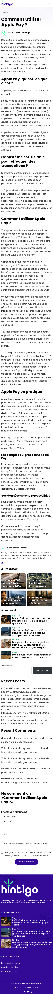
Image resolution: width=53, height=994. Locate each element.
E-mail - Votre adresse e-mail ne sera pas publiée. (25, 843)
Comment (7, 821)
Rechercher (7, 665)
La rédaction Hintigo (20, 33)
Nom (4, 834)
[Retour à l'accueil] (21, 4)
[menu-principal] (49, 3)
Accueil (4, 12)
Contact (18, 987)
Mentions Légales (9, 967)
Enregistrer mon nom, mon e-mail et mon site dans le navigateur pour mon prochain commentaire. (28, 854)
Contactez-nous (9, 971)
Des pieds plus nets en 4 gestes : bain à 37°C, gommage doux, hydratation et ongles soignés (26, 706)
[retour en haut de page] (49, 980)
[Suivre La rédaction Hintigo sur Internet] (2, 563)
